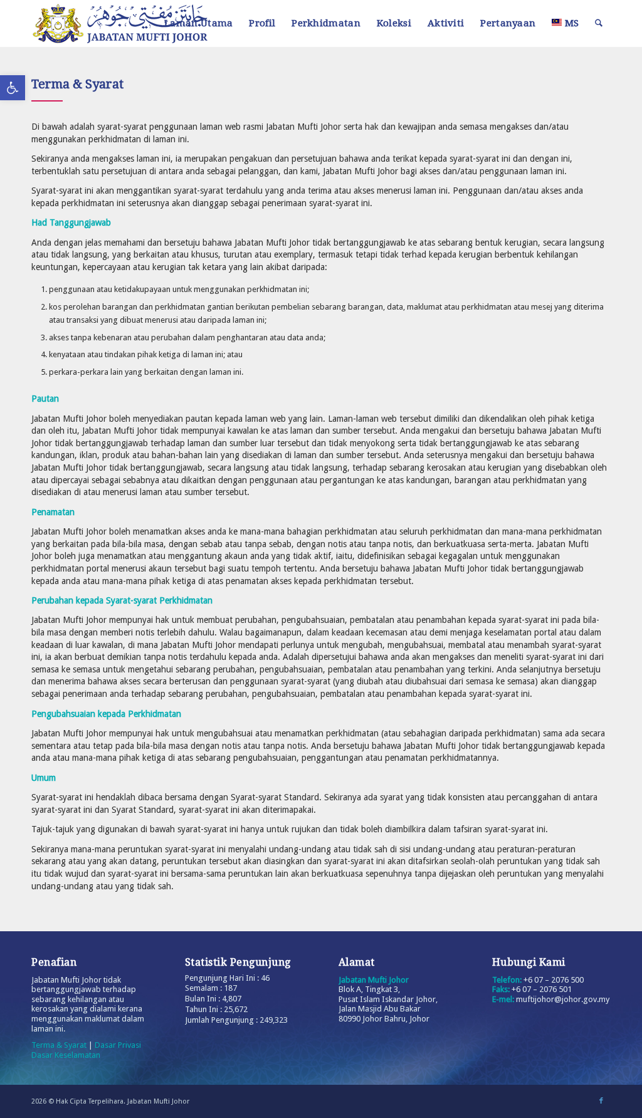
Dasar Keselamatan (65, 1055)
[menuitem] (198, 23)
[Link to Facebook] (601, 1101)
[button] (12, 87)
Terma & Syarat (59, 1045)
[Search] (599, 23)
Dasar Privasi (118, 1045)
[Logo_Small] (128, 23)
